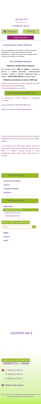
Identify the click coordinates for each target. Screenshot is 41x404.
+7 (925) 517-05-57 (14, 370)
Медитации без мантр (13, 213)
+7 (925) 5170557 (20, 26)
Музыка (6, 236)
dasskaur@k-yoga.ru (14, 385)
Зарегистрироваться (21, 93)
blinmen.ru (30, 396)
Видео (5, 233)
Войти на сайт (16, 175)
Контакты (7, 192)
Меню (11, 31)
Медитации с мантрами (13, 210)
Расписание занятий (11, 181)
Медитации (7, 206)
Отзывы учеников (10, 189)
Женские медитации (12, 216)
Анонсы (6, 185)
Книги (5, 240)
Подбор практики (20, 37)
